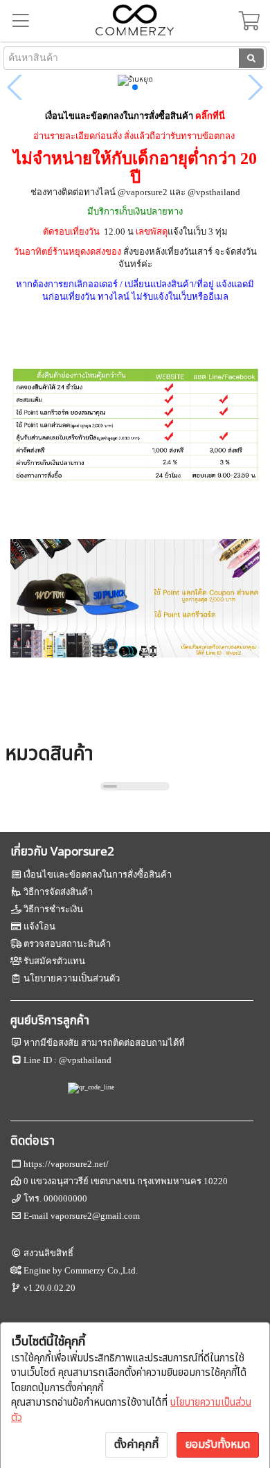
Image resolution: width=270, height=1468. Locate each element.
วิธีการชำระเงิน (53, 909)
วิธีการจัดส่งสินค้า (58, 892)
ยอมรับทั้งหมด (218, 1444)
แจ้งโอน (39, 926)
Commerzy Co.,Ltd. (101, 1270)
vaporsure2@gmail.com (95, 1216)
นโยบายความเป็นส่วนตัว (72, 978)
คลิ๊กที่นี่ (210, 116)
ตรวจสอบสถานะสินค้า (67, 944)
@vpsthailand (85, 1060)
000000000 (65, 1198)
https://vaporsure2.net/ (66, 1164)
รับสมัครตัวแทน (54, 961)
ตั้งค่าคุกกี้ (136, 1444)
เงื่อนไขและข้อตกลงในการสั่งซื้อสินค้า (98, 874)
